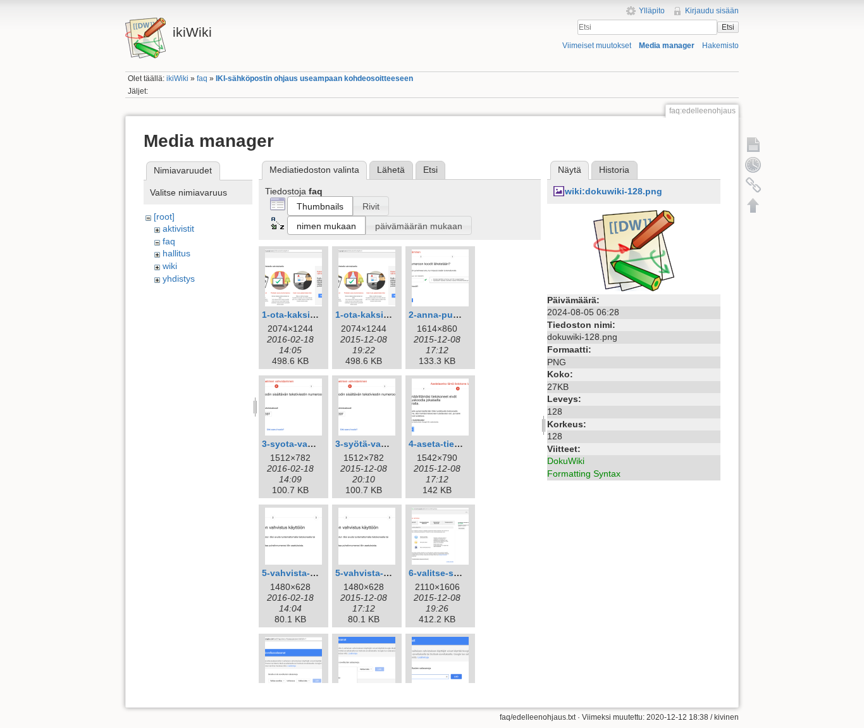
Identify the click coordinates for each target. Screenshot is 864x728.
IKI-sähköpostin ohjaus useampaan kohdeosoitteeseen (314, 78)
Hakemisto (720, 45)
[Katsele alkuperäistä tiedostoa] (633, 249)
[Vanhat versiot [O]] (753, 164)
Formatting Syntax (583, 473)
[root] (164, 216)
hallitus (176, 253)
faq (202, 78)
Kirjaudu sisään (712, 10)
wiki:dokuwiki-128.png (613, 191)
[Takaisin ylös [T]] (753, 205)
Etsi (728, 27)
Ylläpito (652, 10)
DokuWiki (565, 461)
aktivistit (178, 228)
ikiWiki (177, 78)
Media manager (666, 45)
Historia (614, 170)
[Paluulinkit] (753, 185)
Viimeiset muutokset (596, 45)
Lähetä (391, 170)
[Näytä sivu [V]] (753, 144)
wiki (170, 266)
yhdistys (179, 278)
